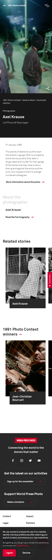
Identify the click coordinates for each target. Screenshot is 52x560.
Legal (5, 523)
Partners (30, 523)
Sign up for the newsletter (20, 481)
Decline (26, 553)
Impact (29, 516)
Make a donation (15, 502)
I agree (9, 553)
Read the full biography (17, 217)
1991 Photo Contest (17, 6)
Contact (7, 516)
